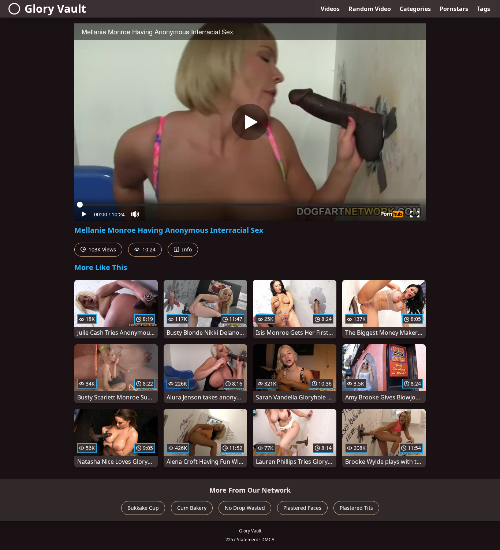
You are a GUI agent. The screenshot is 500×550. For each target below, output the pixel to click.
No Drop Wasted (245, 507)
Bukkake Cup (143, 507)
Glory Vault (55, 8)
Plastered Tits (356, 507)
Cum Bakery (191, 507)
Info (186, 249)
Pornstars (454, 9)
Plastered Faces (302, 507)
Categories (415, 9)
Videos (330, 9)
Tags (483, 9)
